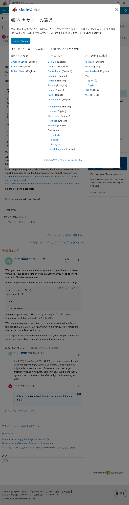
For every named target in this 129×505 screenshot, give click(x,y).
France (51, 85)
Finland (52, 80)
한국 (87, 94)
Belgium (52, 61)
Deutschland (54, 71)
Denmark (53, 66)
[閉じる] (116, 9)
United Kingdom (56, 149)
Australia (89, 61)
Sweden (52, 125)
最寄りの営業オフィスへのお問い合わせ (64, 160)
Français (55, 144)
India (87, 66)
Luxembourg (54, 99)
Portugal (52, 120)
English (55, 139)
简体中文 (92, 80)
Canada (15, 66)
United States (18, 71)
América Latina (19, 61)
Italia (50, 94)
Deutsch (55, 135)
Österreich (53, 116)
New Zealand (92, 71)
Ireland (51, 90)
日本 (87, 90)
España (52, 76)
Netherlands (54, 106)
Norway (52, 111)
